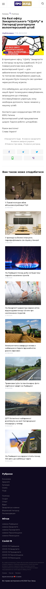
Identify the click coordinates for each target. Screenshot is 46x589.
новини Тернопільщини (12, 533)
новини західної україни (23, 141)
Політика (5, 496)
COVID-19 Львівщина (10, 546)
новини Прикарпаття (11, 530)
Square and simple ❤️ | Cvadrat (11, 576)
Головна (4, 573)
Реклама (18, 573)
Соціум (5, 499)
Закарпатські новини (10, 508)
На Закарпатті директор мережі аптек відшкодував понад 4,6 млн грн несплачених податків (22, 310)
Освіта (4, 488)
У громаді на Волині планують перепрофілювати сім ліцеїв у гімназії (22, 239)
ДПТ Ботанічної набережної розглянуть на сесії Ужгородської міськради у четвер (20, 421)
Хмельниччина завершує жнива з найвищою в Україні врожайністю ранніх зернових (20, 348)
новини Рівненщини (10, 536)
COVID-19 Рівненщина (11, 558)
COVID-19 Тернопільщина (12, 555)
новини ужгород (32, 144)
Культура (5, 485)
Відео (4, 505)
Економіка (6, 479)
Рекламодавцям (8, 513)
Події (4, 491)
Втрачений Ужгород (10, 511)
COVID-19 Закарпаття (10, 549)
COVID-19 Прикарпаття (11, 552)
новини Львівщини (10, 524)
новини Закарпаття (10, 527)
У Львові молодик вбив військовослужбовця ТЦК (16, 204)
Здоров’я (6, 482)
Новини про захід (14, 144)
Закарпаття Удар (13, 139)
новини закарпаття (32, 139)
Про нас (11, 573)
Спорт (4, 502)
